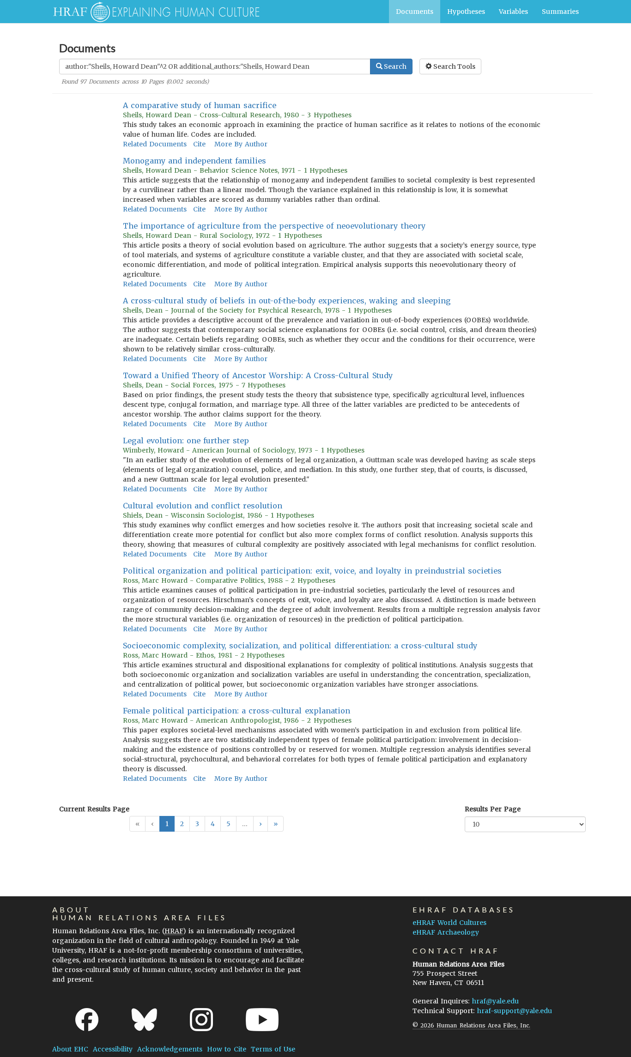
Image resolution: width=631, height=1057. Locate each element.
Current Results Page (94, 809)
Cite (199, 144)
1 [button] (167, 824)
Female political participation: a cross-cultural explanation (236, 710)
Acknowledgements (169, 1049)
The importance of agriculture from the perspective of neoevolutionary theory (274, 225)
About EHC (70, 1049)
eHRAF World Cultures (449, 922)
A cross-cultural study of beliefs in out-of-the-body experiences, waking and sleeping (287, 300)
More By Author (240, 144)
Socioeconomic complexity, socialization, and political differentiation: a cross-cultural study (300, 645)
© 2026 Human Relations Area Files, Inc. (471, 1025)
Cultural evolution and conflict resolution (203, 505)
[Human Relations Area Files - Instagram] (201, 1019)
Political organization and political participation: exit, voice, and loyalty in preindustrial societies (312, 570)
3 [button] (197, 824)
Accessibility (113, 1049)
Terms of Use (273, 1049)
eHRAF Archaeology (446, 932)
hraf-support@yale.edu (514, 1011)
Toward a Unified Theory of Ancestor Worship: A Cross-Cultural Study (258, 375)
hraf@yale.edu (495, 1001)
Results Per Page (493, 809)
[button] (260, 824)
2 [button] (182, 824)
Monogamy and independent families (195, 160)
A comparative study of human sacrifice (199, 105)
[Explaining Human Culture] (152, 11)
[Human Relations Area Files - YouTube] (262, 1019)
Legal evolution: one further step (186, 440)
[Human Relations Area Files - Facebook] (87, 1019)
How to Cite (226, 1049)
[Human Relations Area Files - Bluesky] (144, 1019)
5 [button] (228, 824)
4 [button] (213, 824)
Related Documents (155, 144)
